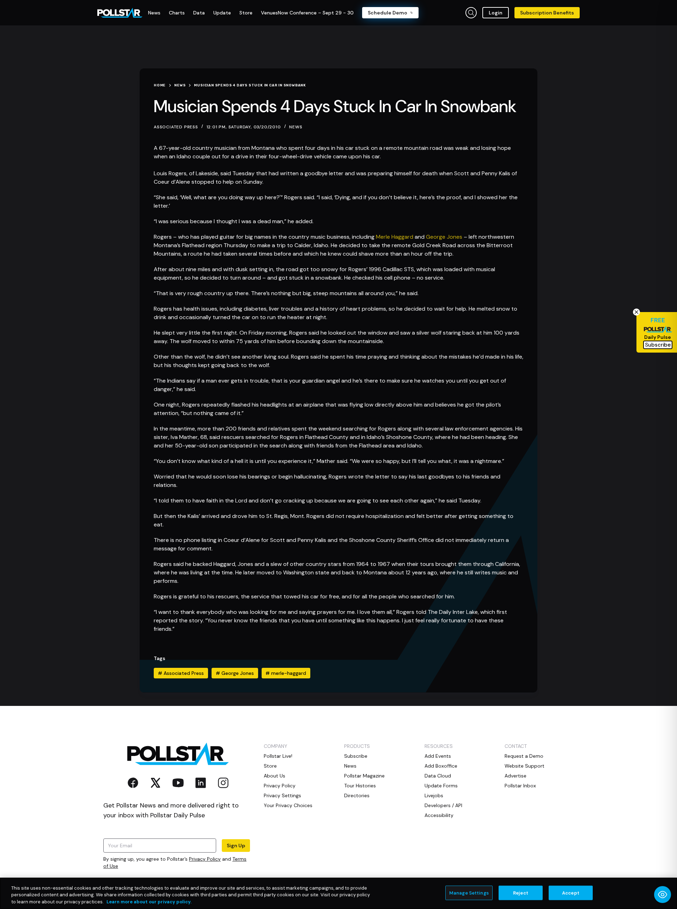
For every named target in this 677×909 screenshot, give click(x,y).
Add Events (438, 756)
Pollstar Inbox (520, 785)
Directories (357, 795)
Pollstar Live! (278, 756)
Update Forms (441, 785)
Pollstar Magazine (364, 776)
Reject (520, 893)
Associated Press (181, 673)
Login (495, 13)
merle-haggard (286, 673)
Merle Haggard (394, 236)
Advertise (515, 776)
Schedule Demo (387, 13)
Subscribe (355, 756)
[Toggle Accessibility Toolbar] (662, 894)
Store (270, 766)
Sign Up (236, 845)
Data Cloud (438, 776)
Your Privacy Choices (288, 805)
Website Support (524, 766)
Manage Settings (469, 893)
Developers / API (443, 805)
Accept (570, 893)
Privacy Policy (205, 859)
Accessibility (439, 815)
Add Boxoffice (441, 766)
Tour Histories (360, 785)
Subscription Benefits (547, 13)
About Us (274, 776)
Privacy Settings (282, 795)
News (295, 127)
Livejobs (434, 795)
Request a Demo (524, 756)
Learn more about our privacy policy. (148, 902)
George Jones (444, 236)
